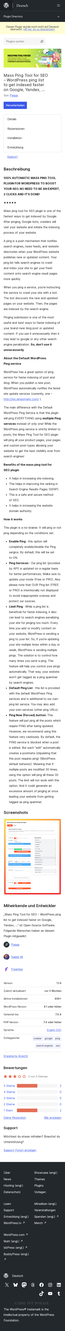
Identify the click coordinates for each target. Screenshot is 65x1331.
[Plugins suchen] (42, 41)
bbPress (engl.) (15, 1247)
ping (57, 1038)
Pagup (14, 95)
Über (7, 1172)
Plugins (39, 1185)
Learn (7, 1204)
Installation (14, 138)
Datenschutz (12, 1192)
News (7, 1179)
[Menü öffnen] (59, 5)
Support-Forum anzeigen (20, 1150)
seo (58, 1045)
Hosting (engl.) (13, 1185)
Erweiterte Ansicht (16, 1056)
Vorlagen (40, 1192)
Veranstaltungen (45, 1210)
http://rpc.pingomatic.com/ (21, 399)
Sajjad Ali (17, 957)
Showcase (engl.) (45, 1172)
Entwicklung (15, 147)
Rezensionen (16, 128)
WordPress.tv (14, 1223)
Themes (39, 1179)
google (48, 1038)
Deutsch (17, 1276)
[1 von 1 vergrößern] (56, 823)
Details (11, 119)
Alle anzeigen (52, 1117)
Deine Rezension (15, 1117)
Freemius (17, 969)
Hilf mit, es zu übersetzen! (39, 29)
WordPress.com (16, 1235)
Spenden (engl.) (46, 1216)
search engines (44, 1045)
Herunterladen (15, 105)
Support (12, 157)
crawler (38, 1038)
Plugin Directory (13, 16)
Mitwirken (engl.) (45, 1204)
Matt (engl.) (13, 1241)
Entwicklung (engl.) (16, 1216)
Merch (40, 1223)
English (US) (54, 1029)
